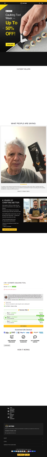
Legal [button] (5, 441)
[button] (6, 3)
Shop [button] (5, 438)
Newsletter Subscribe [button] (10, 444)
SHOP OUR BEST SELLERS (9, 229)
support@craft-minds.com (11, 432)
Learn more (7, 345)
